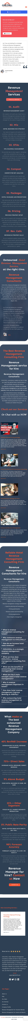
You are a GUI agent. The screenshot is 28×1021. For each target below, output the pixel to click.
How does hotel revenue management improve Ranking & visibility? (11, 692)
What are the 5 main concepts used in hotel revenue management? (13, 677)
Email (14, 973)
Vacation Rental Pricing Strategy (10, 437)
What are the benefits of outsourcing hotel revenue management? (12, 669)
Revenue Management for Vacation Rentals (13, 1009)
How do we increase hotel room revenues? (12, 644)
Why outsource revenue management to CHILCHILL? (13, 639)
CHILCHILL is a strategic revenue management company (12, 651)
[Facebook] (10, 979)
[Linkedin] (18, 979)
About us (4, 993)
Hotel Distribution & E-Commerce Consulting (14, 469)
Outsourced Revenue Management (11, 528)
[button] (14, 632)
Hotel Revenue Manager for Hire (10, 498)
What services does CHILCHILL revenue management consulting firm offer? (13, 660)
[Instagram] (15, 979)
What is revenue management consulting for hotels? (12, 632)
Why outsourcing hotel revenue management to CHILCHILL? (11, 700)
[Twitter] (13, 979)
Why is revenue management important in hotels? (12, 684)
